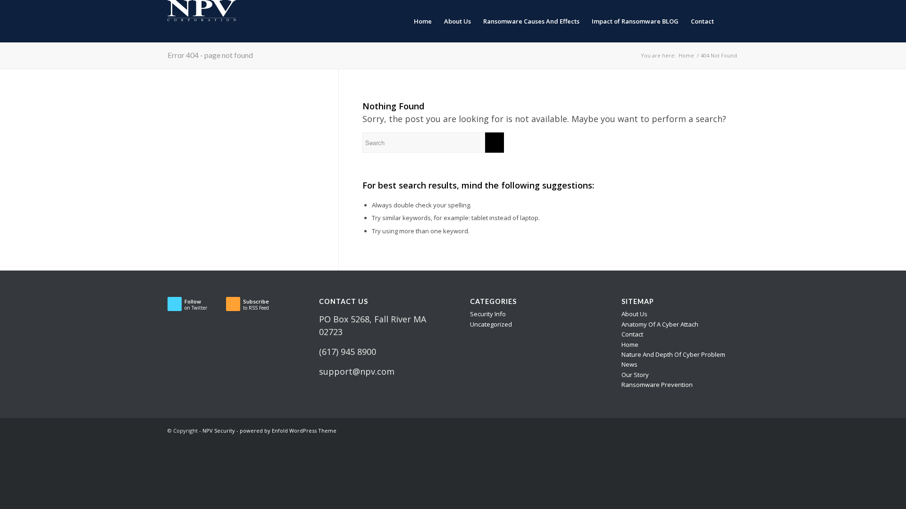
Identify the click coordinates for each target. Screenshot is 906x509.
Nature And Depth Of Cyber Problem (673, 354)
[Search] (729, 21)
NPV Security (218, 430)
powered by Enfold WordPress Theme (288, 430)
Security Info (488, 314)
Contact (632, 334)
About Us (634, 314)
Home (629, 344)
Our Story (635, 374)
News (629, 364)
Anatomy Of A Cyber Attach (659, 324)
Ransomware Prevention (657, 384)
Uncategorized (491, 324)
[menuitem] (423, 21)
